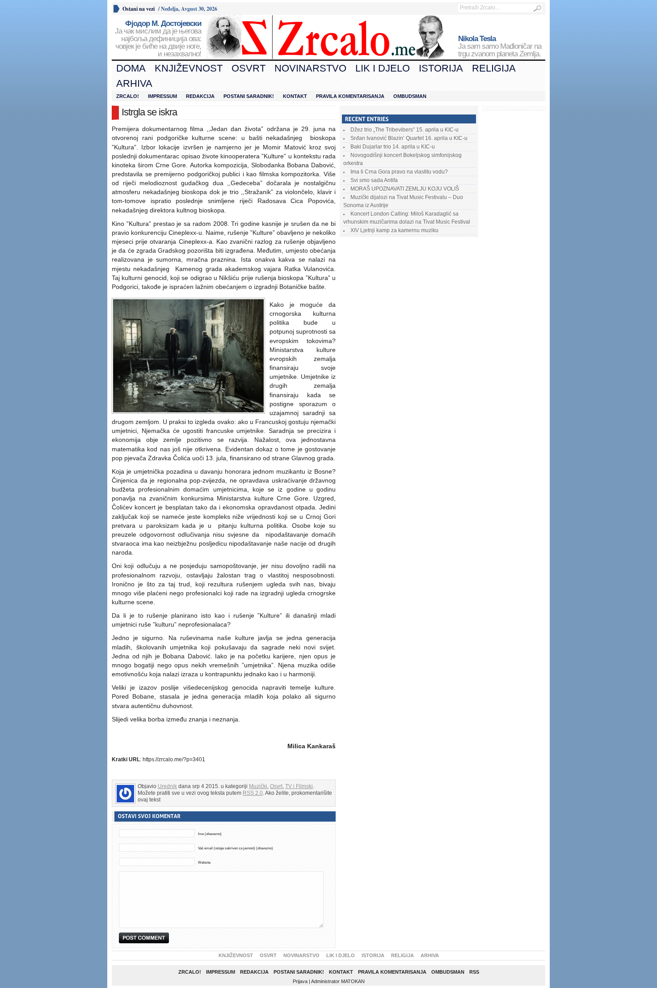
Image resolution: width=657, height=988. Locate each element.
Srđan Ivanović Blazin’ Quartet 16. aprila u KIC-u (408, 138)
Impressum (162, 96)
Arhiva (134, 83)
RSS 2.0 (253, 793)
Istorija (441, 68)
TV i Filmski (299, 786)
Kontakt (295, 96)
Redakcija (200, 96)
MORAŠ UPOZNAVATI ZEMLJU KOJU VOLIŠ (404, 188)
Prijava (300, 981)
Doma (131, 68)
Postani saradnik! (248, 96)
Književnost (189, 68)
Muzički (258, 786)
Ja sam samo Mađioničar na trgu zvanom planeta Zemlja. (499, 46)
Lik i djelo (382, 68)
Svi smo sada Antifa (374, 180)
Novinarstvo (310, 68)
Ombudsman (409, 96)
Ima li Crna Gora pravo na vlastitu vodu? (399, 171)
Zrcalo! (127, 96)
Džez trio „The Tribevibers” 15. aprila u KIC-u (404, 129)
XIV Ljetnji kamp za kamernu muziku (394, 230)
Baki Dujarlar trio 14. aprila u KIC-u (392, 146)
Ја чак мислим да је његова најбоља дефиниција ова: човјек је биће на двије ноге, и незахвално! (158, 39)
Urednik (167, 786)
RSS (474, 972)
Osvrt (248, 68)
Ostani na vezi (138, 9)
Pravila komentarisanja (350, 96)
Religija (494, 68)
